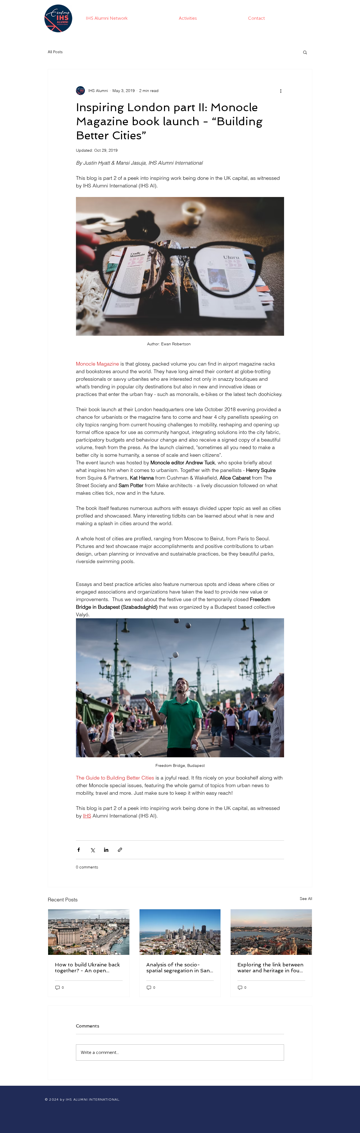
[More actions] (280, 90)
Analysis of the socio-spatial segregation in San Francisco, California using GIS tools (178, 967)
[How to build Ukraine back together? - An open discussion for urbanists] (88, 932)
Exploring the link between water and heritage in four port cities (270, 967)
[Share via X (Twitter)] (92, 849)
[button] (305, 52)
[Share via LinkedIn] (106, 849)
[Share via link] (120, 849)
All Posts (55, 52)
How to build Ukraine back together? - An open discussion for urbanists (87, 967)
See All (306, 898)
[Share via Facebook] (78, 849)
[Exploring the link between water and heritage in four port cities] (271, 932)
